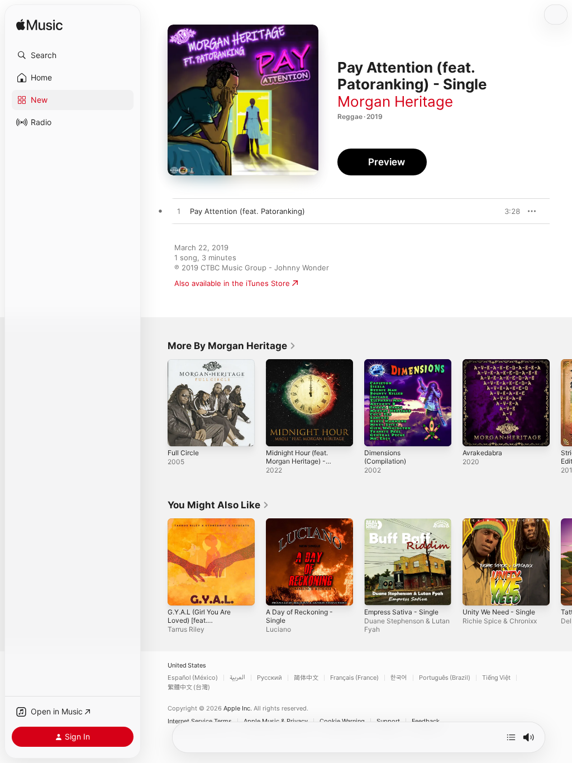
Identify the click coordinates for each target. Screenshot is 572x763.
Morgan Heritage (395, 101)
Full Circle (183, 453)
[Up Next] (511, 737)
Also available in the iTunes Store (232, 283)
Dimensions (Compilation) (385, 457)
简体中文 (306, 678)
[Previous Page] (156, 402)
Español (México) (193, 678)
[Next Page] (561, 402)
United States (187, 665)
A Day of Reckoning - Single (299, 616)
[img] (39, 25)
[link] (232, 346)
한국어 (398, 678)
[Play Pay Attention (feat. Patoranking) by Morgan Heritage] (179, 212)
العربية (237, 678)
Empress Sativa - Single (401, 612)
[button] (72, 55)
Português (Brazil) (444, 678)
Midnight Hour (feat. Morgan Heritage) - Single (297, 461)
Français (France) (354, 678)
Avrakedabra (482, 453)
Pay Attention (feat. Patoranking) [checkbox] (247, 211)
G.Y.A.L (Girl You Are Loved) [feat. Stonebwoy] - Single (200, 620)
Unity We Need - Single (499, 612)
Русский (269, 678)
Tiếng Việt (496, 678)
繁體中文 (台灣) (189, 687)
